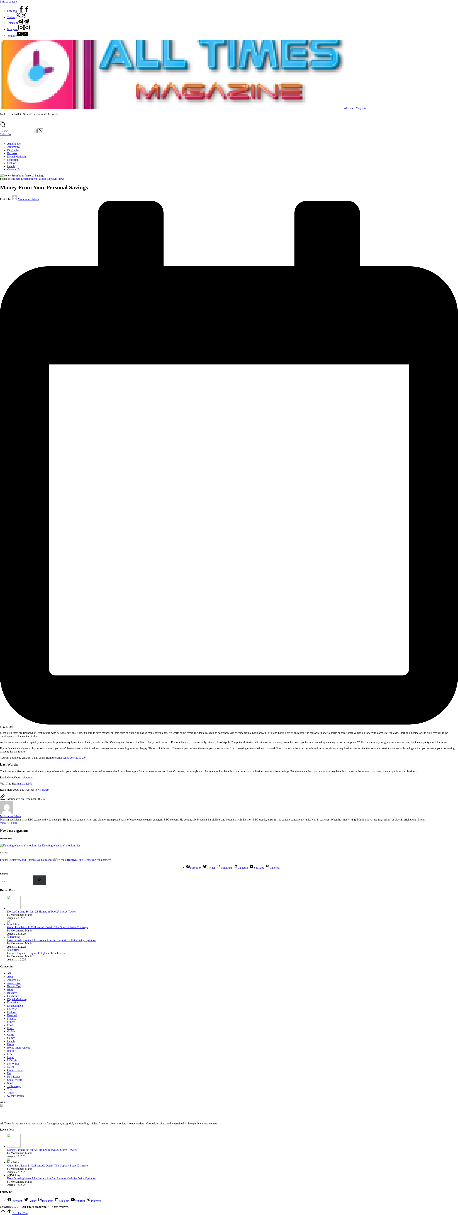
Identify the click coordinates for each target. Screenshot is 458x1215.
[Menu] (1, 138)
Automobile (14, 979)
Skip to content (8, 1)
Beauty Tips (14, 986)
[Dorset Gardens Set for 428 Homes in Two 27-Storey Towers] (14, 908)
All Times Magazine (355, 108)
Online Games (15, 1070)
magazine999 (24, 783)
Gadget (11, 1031)
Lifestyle (52, 178)
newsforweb (42, 789)
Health (11, 1041)
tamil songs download (68, 757)
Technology (14, 1086)
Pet (9, 1073)
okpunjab (28, 777)
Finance (11, 1018)
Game (10, 1034)
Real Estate (13, 1076)
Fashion (42, 178)
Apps (10, 976)
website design (15, 1095)
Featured (12, 1015)
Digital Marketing (17, 999)
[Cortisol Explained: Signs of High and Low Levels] (13, 949)
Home (10, 1044)
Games (11, 1037)
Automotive (14, 983)
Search (4, 873)
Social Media (14, 1079)
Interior (11, 1050)
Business (15, 178)
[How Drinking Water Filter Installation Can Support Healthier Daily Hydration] (13, 936)
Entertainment (29, 178)
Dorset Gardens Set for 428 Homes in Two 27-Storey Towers (42, 911)
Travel (10, 1092)
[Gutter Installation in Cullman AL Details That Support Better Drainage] (14, 924)
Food (10, 1025)
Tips (9, 1089)
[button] (35, 131)
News (61, 178)
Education (13, 1002)
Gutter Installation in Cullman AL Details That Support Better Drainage (47, 927)
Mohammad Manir (10, 816)
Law (9, 1054)
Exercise (12, 1008)
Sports (10, 1083)
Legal (10, 1057)
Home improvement (18, 1047)
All (9, 973)
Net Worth (13, 1063)
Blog (10, 989)
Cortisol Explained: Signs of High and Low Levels (36, 953)
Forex (10, 1028)
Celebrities (13, 996)
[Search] (39, 880)
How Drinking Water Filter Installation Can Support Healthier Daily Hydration (51, 940)
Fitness (11, 1021)
